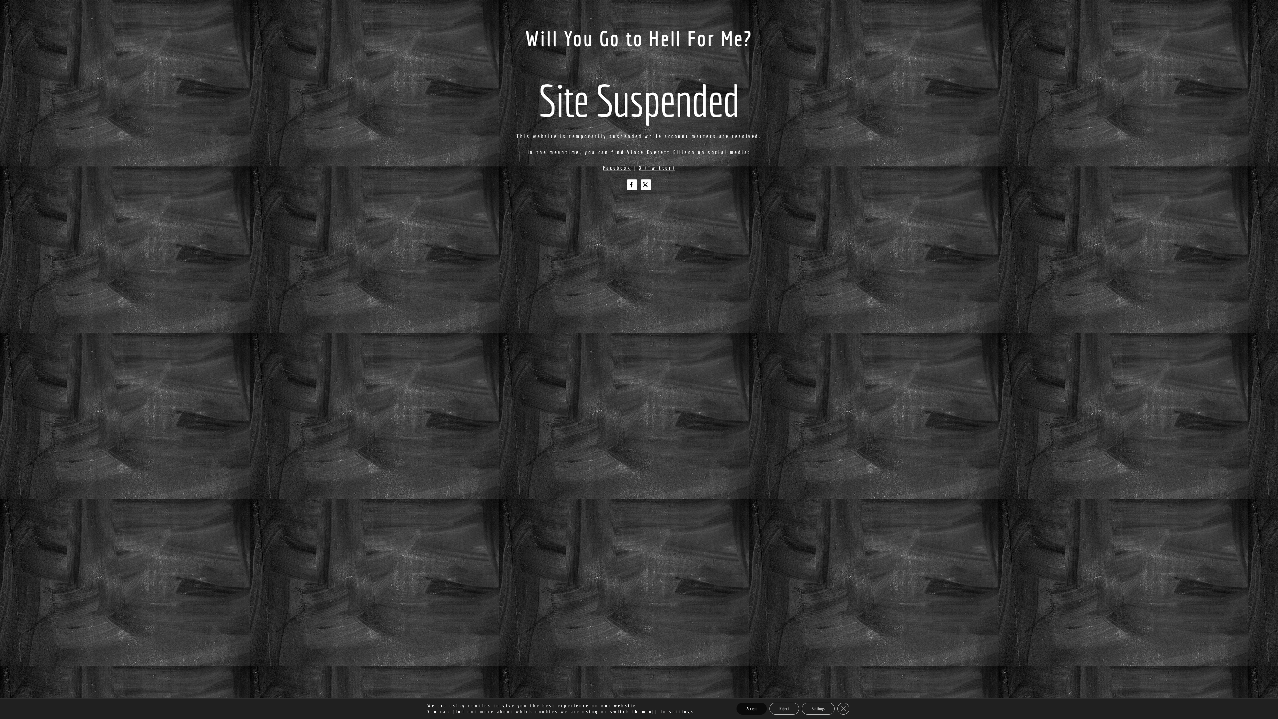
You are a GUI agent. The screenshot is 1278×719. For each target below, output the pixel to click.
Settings (818, 708)
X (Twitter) (657, 168)
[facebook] (632, 184)
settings (681, 711)
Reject (784, 708)
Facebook (617, 168)
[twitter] (646, 184)
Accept (751, 708)
